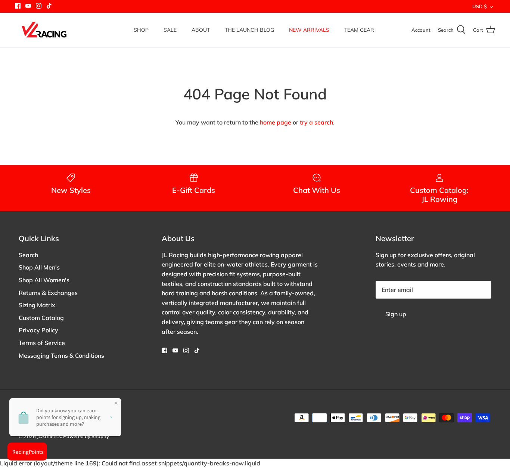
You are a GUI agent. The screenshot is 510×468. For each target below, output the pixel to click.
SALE (170, 30)
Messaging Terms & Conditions (61, 355)
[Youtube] (28, 6)
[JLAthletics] (44, 30)
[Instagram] (38, 6)
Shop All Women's (44, 280)
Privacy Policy (38, 330)
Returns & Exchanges (48, 292)
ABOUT (201, 30)
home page (275, 122)
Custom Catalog (41, 317)
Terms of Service (42, 343)
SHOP (141, 30)
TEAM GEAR (359, 30)
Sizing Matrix (37, 305)
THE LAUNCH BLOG (249, 30)
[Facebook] (18, 6)
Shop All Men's (39, 267)
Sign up (395, 314)
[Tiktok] (49, 6)
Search (28, 255)
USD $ (479, 6)
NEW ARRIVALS (309, 30)
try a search (316, 122)
